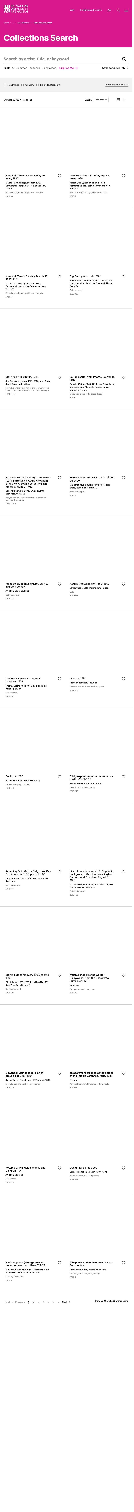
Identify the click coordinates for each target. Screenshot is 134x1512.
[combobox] (61, 59)
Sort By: (88, 99)
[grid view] (118, 99)
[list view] (124, 99)
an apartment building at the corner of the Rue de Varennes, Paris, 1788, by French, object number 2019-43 (98, 1051)
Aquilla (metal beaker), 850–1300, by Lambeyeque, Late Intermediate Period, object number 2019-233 (98, 562)
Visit (72, 9)
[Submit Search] (124, 59)
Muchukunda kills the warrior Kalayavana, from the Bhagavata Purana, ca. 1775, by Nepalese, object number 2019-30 (98, 955)
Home (6, 22)
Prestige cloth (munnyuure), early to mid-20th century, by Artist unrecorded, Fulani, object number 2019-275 (34, 562)
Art (109, 9)
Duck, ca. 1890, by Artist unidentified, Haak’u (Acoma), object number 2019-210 (34, 755)
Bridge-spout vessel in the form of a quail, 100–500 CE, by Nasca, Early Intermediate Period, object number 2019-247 (98, 755)
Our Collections (23, 22)
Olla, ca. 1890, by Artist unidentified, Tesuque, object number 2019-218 (98, 659)
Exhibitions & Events (91, 9)
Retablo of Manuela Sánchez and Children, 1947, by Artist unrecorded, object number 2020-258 (34, 1146)
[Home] (16, 9)
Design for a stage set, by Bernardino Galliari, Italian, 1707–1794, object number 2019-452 (98, 1146)
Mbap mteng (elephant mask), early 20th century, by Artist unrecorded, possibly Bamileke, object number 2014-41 (98, 1243)
